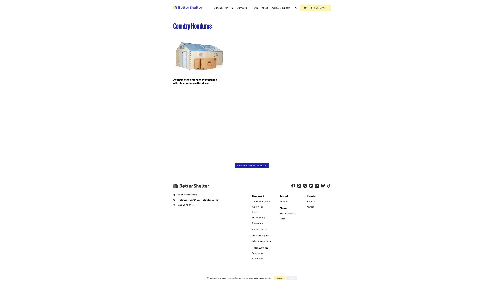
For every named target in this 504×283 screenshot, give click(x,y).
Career (310, 207)
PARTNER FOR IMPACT (315, 8)
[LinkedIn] (317, 186)
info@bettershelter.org (187, 195)
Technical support (280, 8)
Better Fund (258, 258)
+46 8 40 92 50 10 (185, 205)
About (265, 8)
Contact (311, 201)
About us (284, 201)
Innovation (257, 223)
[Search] (296, 8)
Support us (257, 253)
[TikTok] (329, 186)
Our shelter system (223, 8)
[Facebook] (293, 186)
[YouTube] (311, 186)
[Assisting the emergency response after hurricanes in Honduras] (198, 55)
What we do (257, 207)
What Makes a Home (261, 241)
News (255, 8)
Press (282, 218)
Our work (242, 8)
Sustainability (259, 217)
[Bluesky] (323, 186)
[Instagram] (305, 186)
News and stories (288, 213)
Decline (292, 278)
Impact (255, 212)
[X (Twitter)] (299, 186)
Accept (279, 278)
